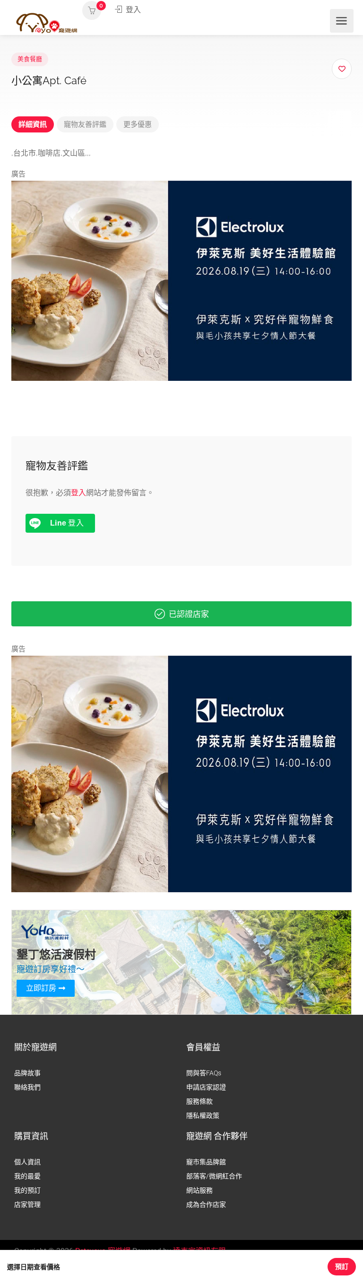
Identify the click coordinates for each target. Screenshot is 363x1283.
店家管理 (27, 1204)
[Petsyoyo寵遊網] (46, 22)
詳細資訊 (32, 124)
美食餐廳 (29, 58)
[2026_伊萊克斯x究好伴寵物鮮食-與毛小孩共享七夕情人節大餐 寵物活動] (181, 280)
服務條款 (199, 1101)
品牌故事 (27, 1073)
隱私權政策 (202, 1115)
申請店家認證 (206, 1087)
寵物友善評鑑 (85, 124)
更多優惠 (137, 124)
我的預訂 (27, 1190)
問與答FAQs (203, 1073)
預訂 (341, 1266)
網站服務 (199, 1190)
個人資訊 (27, 1162)
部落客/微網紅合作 (214, 1176)
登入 (132, 9)
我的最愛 (27, 1176)
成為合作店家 (206, 1204)
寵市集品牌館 (206, 1162)
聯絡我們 (27, 1087)
